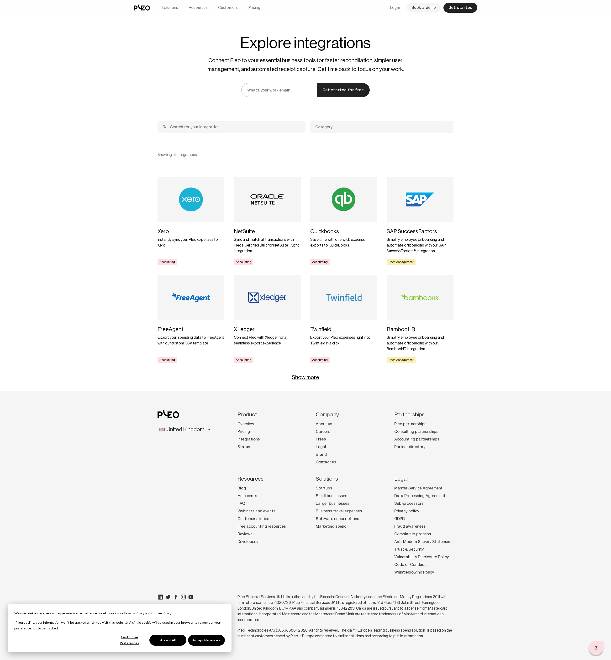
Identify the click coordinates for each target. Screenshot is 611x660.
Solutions (169, 7)
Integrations (248, 439)
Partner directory (409, 446)
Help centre (247, 495)
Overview (245, 423)
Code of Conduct (410, 564)
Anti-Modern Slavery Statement (423, 541)
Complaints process (412, 533)
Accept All (168, 640)
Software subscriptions (337, 518)
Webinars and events (256, 511)
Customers (228, 7)
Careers (323, 431)
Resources (198, 7)
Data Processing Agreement (419, 495)
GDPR (399, 518)
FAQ (241, 503)
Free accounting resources (261, 526)
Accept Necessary (206, 640)
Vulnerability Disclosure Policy (421, 556)
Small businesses (331, 495)
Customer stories (253, 518)
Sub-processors (409, 503)
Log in (395, 7)
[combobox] (381, 127)
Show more (305, 377)
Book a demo (423, 7)
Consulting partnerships (416, 431)
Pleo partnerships (410, 423)
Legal (321, 446)
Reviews (245, 533)
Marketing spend (331, 526)
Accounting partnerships (416, 439)
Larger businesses (332, 503)
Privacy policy (406, 511)
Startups (324, 488)
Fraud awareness (410, 526)
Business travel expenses (339, 511)
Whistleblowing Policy (414, 572)
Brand (321, 454)
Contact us (326, 462)
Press (321, 439)
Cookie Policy (161, 613)
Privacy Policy (134, 613)
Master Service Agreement (418, 488)
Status (243, 446)
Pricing (254, 7)
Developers (247, 541)
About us (324, 423)
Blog (241, 488)
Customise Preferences (129, 640)
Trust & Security (409, 549)
